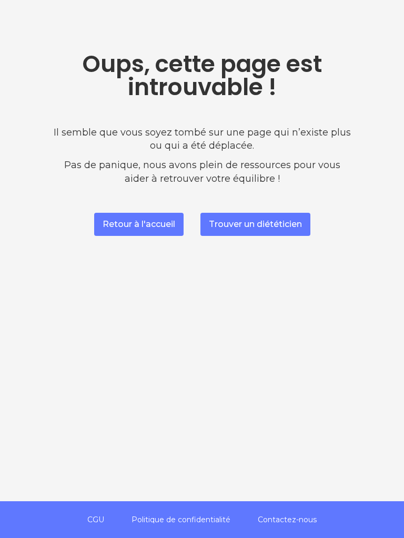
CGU (95, 519)
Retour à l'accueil (139, 224)
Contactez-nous (287, 519)
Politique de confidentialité (181, 519)
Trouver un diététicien (255, 224)
